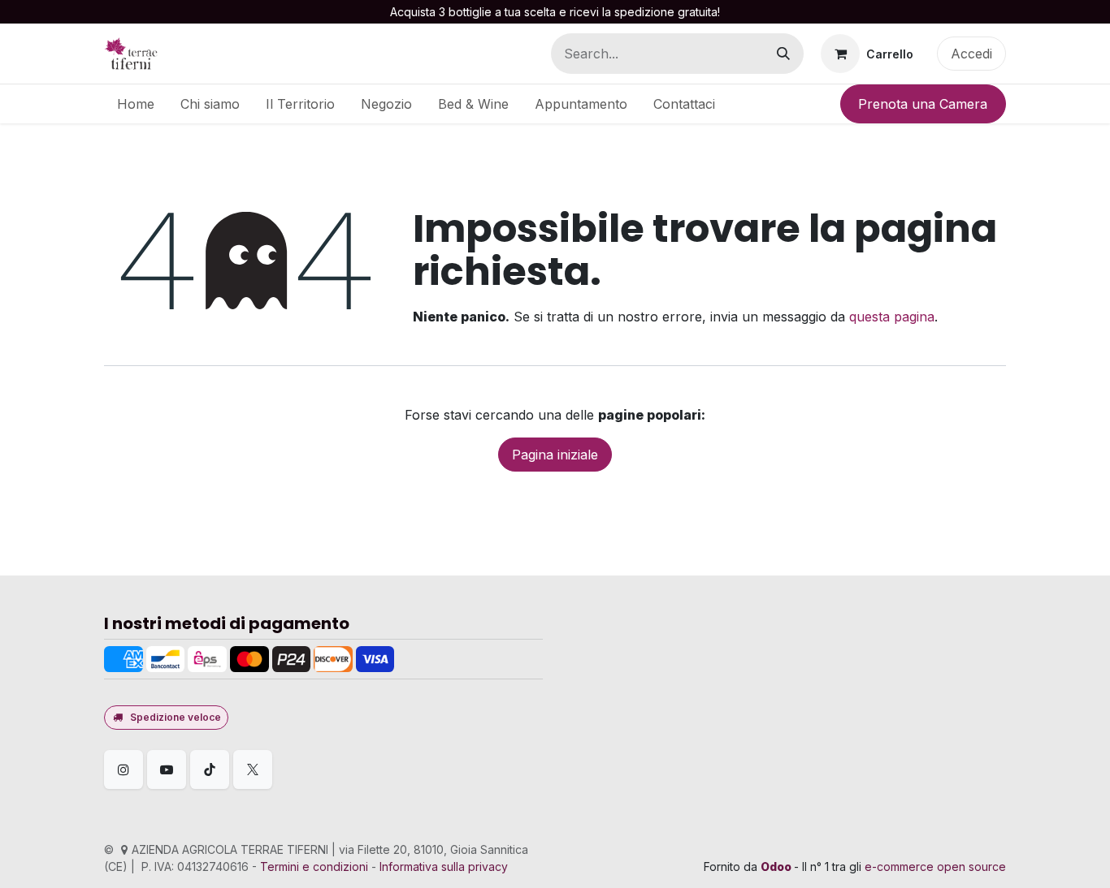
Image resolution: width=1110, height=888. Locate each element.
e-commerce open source (935, 866)
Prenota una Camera (922, 104)
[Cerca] (783, 53)
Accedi (971, 53)
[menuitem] (135, 104)
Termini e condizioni (314, 866)
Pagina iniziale (555, 454)
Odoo (777, 866)
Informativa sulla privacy (443, 866)
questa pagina (891, 316)
